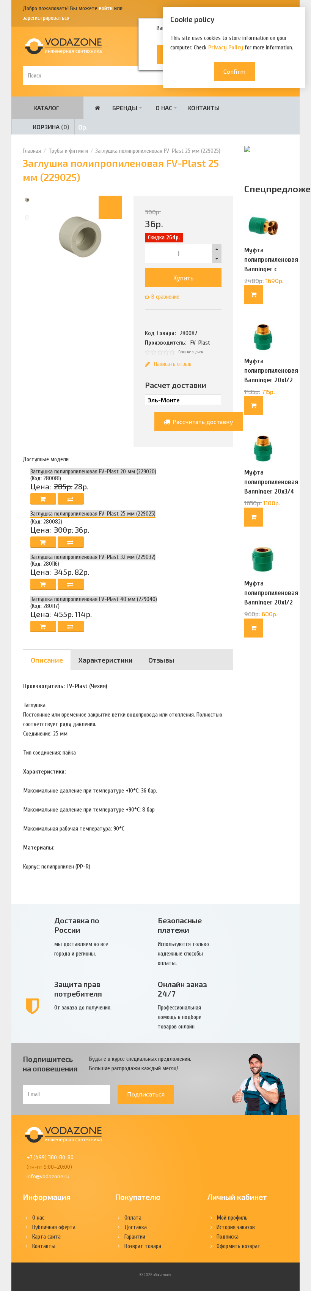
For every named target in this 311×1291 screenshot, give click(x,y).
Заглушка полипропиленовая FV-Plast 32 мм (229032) (93, 557)
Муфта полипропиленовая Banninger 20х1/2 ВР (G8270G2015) (271, 597)
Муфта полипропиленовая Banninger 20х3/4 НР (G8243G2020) (271, 486)
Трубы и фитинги (68, 150)
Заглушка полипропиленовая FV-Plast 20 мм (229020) (93, 471)
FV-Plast (200, 342)
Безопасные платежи (180, 925)
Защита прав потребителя (78, 988)
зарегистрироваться (46, 17)
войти (106, 8)
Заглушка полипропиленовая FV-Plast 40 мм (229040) (93, 599)
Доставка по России (76, 925)
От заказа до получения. (83, 1007)
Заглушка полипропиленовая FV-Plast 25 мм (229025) (157, 150)
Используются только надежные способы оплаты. (183, 954)
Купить (183, 278)
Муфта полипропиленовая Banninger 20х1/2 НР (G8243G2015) (271, 375)
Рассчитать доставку (202, 421)
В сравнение (165, 296)
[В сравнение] (71, 499)
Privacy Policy (225, 47)
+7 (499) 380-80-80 (50, 1157)
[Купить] (253, 294)
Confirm (234, 71)
